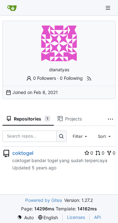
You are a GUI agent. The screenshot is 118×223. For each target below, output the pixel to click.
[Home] (12, 8)
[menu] (25, 217)
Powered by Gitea (43, 200)
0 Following (71, 78)
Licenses (76, 217)
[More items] (110, 119)
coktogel (22, 153)
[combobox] (80, 136)
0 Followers (44, 78)
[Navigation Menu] (108, 8)
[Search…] (61, 136)
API (97, 217)
